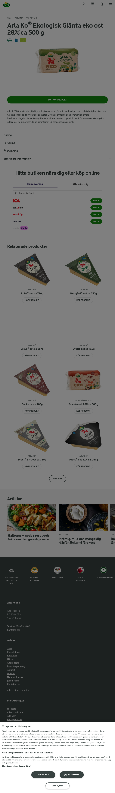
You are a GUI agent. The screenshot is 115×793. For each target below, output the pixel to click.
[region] (57, 757)
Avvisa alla (43, 774)
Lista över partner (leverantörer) (16, 766)
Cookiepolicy (29, 748)
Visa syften (57, 785)
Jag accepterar (71, 774)
